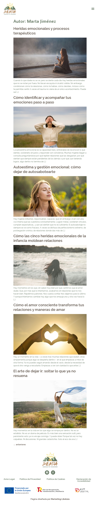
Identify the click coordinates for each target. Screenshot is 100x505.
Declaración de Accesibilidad (83, 480)
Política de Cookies (56, 479)
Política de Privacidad (30, 479)
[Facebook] (47, 472)
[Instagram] (53, 472)
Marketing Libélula (60, 499)
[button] (92, 8)
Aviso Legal (9, 479)
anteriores (19, 444)
